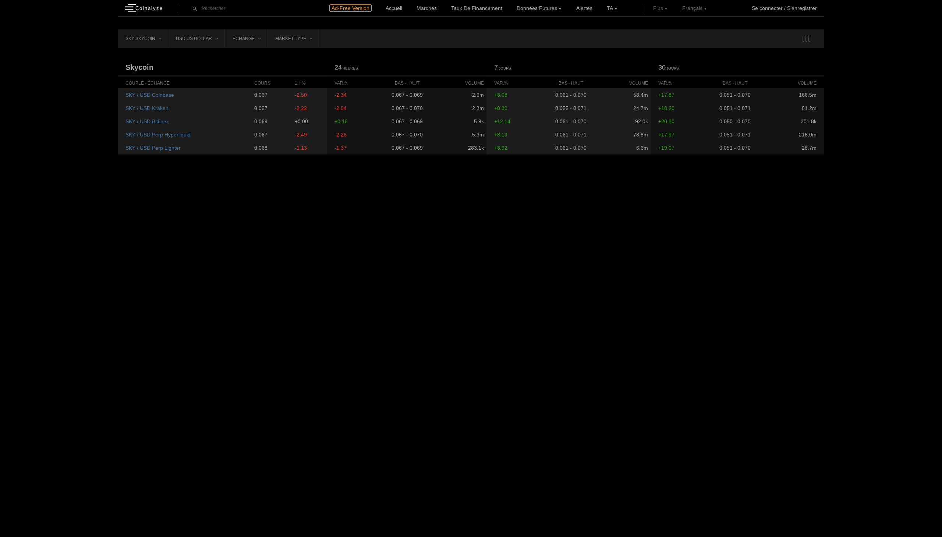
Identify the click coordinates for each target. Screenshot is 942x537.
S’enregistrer (802, 8)
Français (692, 8)
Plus (658, 8)
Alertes (584, 8)
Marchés (427, 8)
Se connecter (767, 8)
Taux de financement (476, 8)
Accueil (394, 8)
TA (610, 8)
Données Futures (537, 8)
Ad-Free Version (350, 8)
